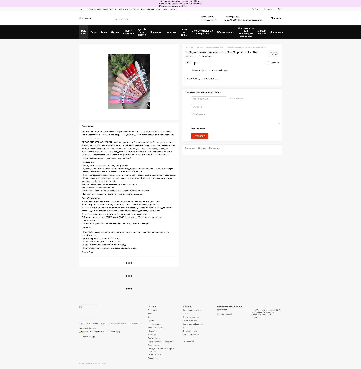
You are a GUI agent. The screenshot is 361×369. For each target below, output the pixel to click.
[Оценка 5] (227, 128)
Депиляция (276, 32)
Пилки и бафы (184, 32)
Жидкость (156, 32)
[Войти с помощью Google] (251, 98)
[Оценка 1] (209, 128)
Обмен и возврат (110, 9)
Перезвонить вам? (208, 20)
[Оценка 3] (218, 128)
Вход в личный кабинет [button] (193, 310)
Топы (104, 32)
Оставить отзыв (205, 56)
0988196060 (207, 16)
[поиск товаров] (186, 19)
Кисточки (171, 32)
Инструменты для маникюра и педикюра (246, 32)
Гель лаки (83, 32)
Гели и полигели (128, 32)
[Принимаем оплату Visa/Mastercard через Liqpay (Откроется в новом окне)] (99, 332)
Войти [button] (192, 70)
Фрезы (115, 32)
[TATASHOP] (89, 312)
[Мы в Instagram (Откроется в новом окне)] (182, 9)
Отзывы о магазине (171, 9)
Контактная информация (129, 9)
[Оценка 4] (223, 128)
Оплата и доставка (93, 9)
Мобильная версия (89, 337)
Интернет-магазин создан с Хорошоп (92, 363)
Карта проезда (257, 317)
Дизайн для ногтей (142, 32)
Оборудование (225, 32)
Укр (253, 9)
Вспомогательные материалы (202, 32)
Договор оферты (154, 9)
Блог (143, 9)
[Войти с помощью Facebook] (247, 98)
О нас (81, 9)
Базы (94, 32)
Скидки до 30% (262, 32)
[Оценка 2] (214, 128)
